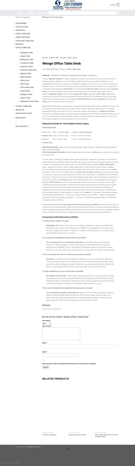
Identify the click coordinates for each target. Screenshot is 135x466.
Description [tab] (55, 75)
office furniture (55, 182)
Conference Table (27, 63)
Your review (47, 326)
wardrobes (101, 99)
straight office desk (107, 111)
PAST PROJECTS (22, 126)
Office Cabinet (25, 77)
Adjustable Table (26, 53)
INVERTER (19, 44)
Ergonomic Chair (26, 66)
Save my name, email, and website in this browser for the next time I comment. (69, 363)
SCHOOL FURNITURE (24, 106)
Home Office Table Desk (25, 41)
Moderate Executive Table (77, 435)
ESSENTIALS (20, 30)
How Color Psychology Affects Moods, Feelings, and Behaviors (77, 204)
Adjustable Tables (55, 94)
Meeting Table (25, 73)
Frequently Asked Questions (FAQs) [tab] (74, 75)
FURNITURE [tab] (46, 75)
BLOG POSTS (20, 118)
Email (44, 352)
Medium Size (47, 136)
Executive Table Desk (28, 70)
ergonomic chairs (81, 94)
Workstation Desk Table (29, 101)
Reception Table (26, 94)
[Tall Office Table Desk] (54, 419)
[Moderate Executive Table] (81, 419)
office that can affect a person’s (89, 172)
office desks (68, 89)
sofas (44, 102)
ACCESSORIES (21, 23)
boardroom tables (92, 89)
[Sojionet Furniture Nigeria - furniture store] (67, 5)
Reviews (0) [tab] (93, 75)
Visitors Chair (25, 98)
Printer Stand (25, 91)
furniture (64, 180)
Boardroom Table (26, 59)
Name (44, 343)
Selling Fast (20, 110)
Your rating (46, 320)
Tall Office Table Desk (49, 435)
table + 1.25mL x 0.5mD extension (78, 132)
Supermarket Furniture (24, 113)
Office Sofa (24, 84)
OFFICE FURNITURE (23, 48)
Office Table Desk (27, 87)
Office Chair (24, 80)
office (115, 169)
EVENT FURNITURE (23, 34)
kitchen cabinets (84, 99)
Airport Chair (25, 56)
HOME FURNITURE (23, 37)
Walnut (88, 192)
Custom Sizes (47, 143)
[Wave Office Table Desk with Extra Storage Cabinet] (107, 419)
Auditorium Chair (22, 27)
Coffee (94, 152)
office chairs (101, 94)
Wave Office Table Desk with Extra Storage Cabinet (106, 435)
